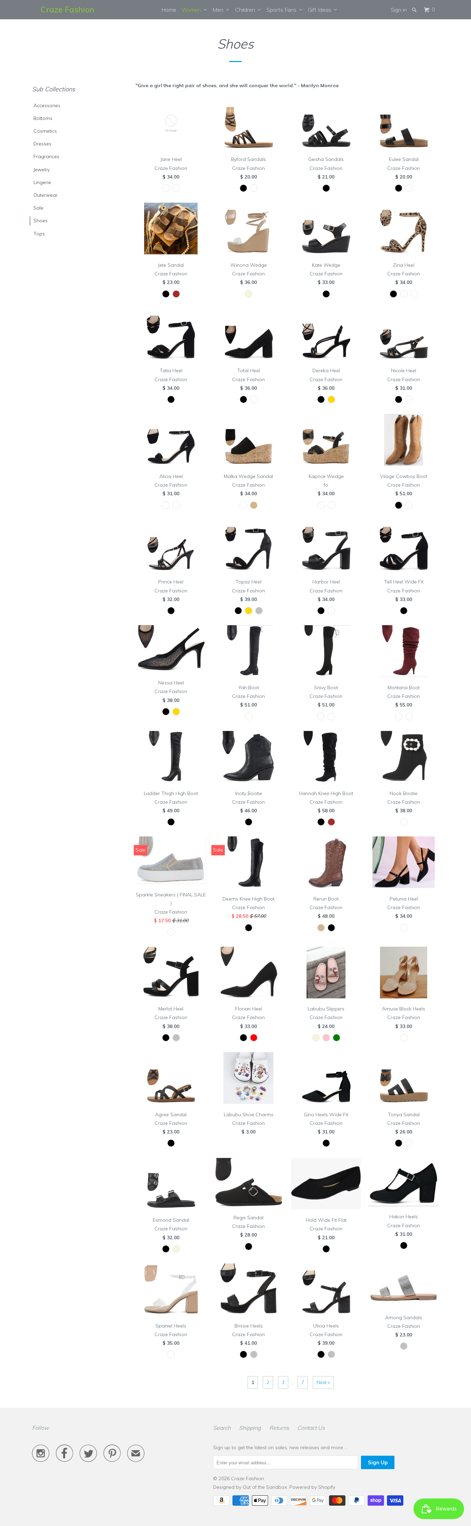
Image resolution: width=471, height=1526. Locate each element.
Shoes (40, 220)
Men (219, 9)
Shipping (250, 1427)
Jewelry (41, 169)
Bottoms (42, 118)
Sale (38, 208)
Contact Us (311, 1427)
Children (246, 9)
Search (222, 1427)
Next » (323, 1382)
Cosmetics (45, 131)
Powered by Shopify (312, 1487)
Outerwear (45, 195)
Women (192, 9)
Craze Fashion (67, 9)
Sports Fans (283, 9)
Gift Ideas (321, 9)
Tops (39, 234)
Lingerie (42, 182)
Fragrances (46, 156)
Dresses (42, 144)
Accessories (46, 105)
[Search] (415, 9)
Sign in (399, 9)
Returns (279, 1427)
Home (168, 9)
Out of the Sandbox (265, 1487)
